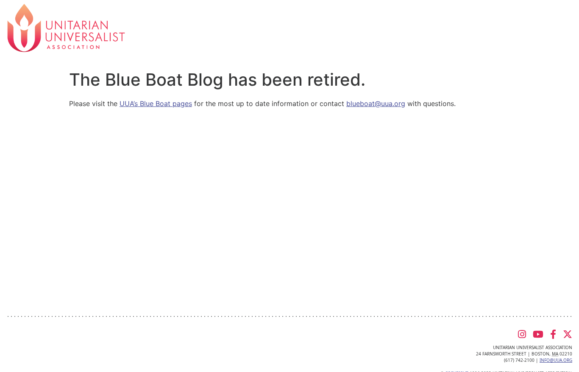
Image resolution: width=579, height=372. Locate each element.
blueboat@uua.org (375, 103)
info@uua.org (556, 360)
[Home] (66, 27)
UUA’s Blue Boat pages (156, 103)
